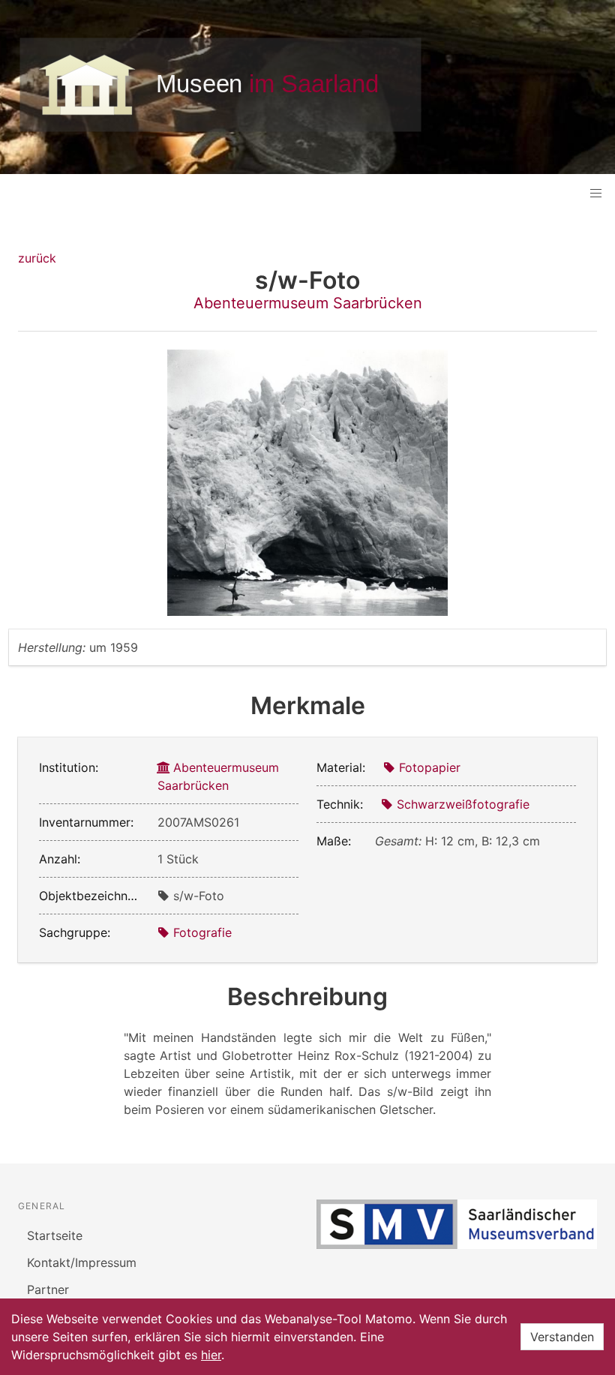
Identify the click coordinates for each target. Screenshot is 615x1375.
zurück (37, 258)
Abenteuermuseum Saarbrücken (308, 303)
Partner (48, 1289)
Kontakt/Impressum (81, 1262)
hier (211, 1354)
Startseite (54, 1235)
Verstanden (562, 1336)
